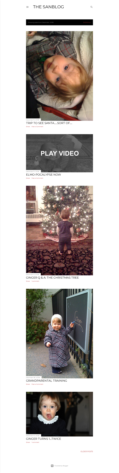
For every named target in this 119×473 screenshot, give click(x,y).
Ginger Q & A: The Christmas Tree (52, 277)
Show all (87, 22)
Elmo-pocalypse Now (43, 174)
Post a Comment (37, 126)
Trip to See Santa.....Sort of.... (49, 123)
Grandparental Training (46, 380)
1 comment (35, 281)
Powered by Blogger (61, 466)
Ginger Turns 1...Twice (43, 438)
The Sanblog (48, 6)
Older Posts (87, 451)
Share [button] (28, 126)
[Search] (91, 6)
